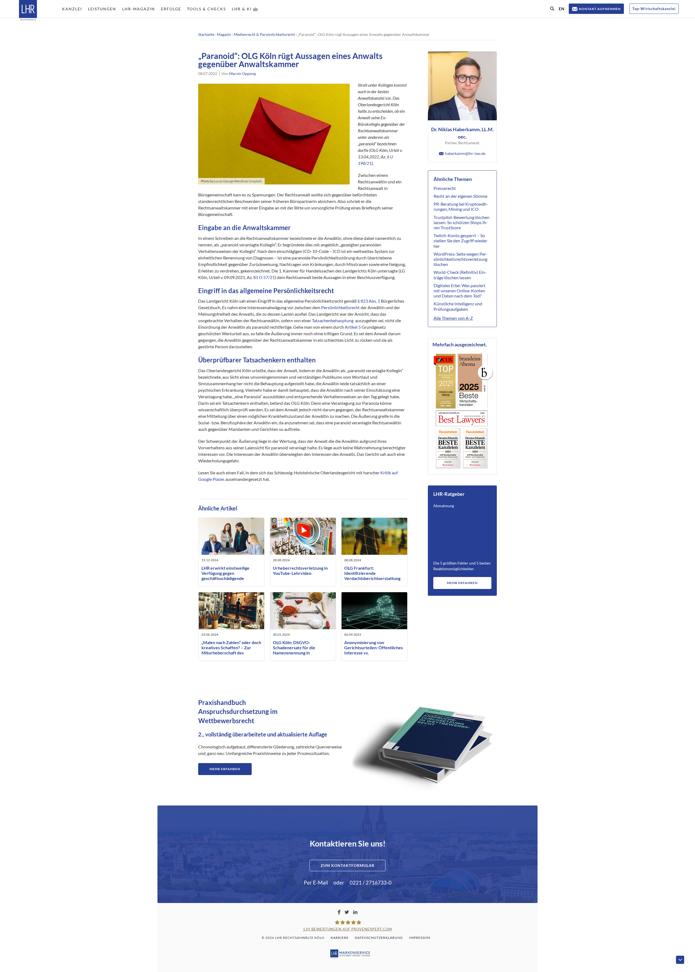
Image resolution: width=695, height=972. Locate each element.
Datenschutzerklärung (379, 938)
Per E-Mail (316, 882)
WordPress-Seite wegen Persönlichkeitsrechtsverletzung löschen (461, 259)
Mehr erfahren (462, 583)
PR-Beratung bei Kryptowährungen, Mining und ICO (461, 206)
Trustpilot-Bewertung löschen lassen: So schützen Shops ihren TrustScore (461, 222)
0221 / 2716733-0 (370, 882)
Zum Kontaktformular (347, 865)
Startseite (206, 34)
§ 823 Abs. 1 (369, 300)
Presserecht (445, 188)
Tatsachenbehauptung (332, 320)
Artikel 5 (353, 327)
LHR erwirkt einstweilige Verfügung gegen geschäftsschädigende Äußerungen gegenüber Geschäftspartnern (225, 578)
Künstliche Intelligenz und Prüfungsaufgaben (458, 306)
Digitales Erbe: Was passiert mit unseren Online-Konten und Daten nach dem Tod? (459, 290)
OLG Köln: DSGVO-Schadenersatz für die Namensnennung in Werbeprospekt (294, 650)
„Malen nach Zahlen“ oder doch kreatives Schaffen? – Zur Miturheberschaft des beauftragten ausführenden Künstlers (231, 653)
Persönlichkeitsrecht (340, 307)
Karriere (340, 938)
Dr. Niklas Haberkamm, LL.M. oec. (462, 133)
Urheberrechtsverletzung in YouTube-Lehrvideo (300, 570)
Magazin (224, 34)
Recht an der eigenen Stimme (460, 196)
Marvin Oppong (242, 73)
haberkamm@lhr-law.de (465, 153)
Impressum (419, 938)
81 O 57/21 (264, 277)
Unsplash (255, 181)
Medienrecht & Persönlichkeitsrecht (264, 34)
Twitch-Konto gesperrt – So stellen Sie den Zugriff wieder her (460, 240)
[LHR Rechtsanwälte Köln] (28, 10)
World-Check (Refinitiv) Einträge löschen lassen (460, 274)
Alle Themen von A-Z (453, 318)
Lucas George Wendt (229, 181)
